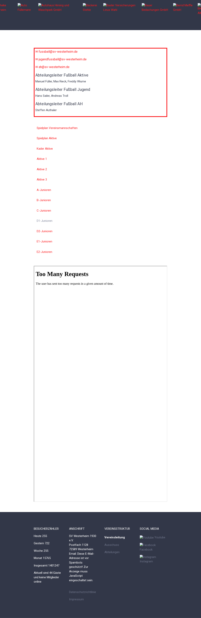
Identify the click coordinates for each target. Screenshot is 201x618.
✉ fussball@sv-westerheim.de (56, 51)
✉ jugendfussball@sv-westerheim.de (61, 59)
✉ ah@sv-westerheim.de (52, 67)
